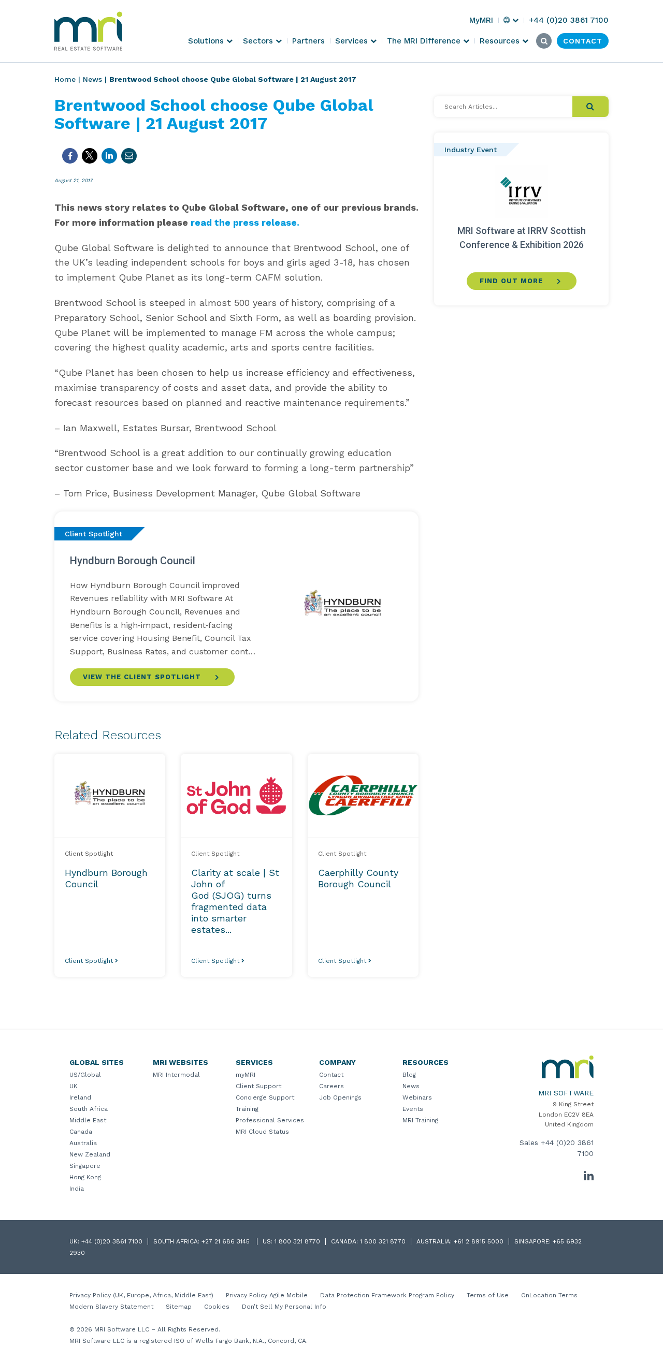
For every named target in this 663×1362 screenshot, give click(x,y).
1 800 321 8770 (297, 1241)
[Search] (590, 106)
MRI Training (420, 1120)
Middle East (87, 1120)
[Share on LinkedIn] (109, 156)
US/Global (85, 1074)
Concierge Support (265, 1097)
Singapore (84, 1165)
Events (412, 1108)
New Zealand (89, 1154)
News (92, 79)
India (76, 1188)
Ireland (80, 1097)
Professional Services (270, 1120)
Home (65, 79)
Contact (331, 1074)
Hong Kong (85, 1177)
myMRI (245, 1074)
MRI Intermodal (176, 1074)
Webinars (417, 1097)
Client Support (258, 1086)
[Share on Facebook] (70, 156)
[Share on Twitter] (89, 156)
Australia (83, 1143)
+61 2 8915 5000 (478, 1241)
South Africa (88, 1108)
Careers (331, 1086)
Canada (80, 1131)
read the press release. (245, 222)
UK (73, 1086)
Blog (409, 1074)
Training (247, 1108)
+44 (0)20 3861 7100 (111, 1241)
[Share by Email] (129, 156)
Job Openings (340, 1097)
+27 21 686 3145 (226, 1241)
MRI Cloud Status (262, 1131)
